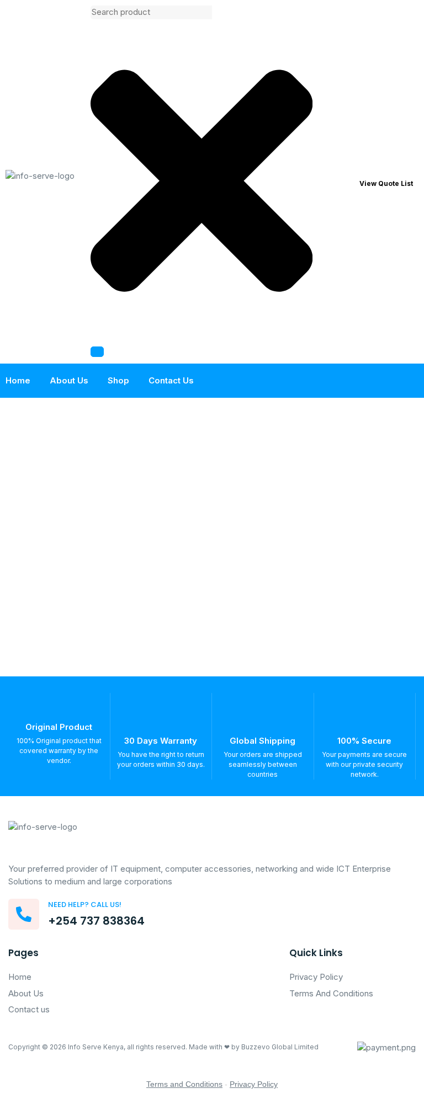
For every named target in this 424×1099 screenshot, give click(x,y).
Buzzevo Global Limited (280, 1047)
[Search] (97, 351)
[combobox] (151, 12)
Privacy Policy (254, 1084)
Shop (118, 380)
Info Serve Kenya (96, 1047)
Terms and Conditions (184, 1084)
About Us (69, 380)
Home (18, 380)
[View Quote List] (347, 182)
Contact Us (171, 380)
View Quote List (386, 183)
